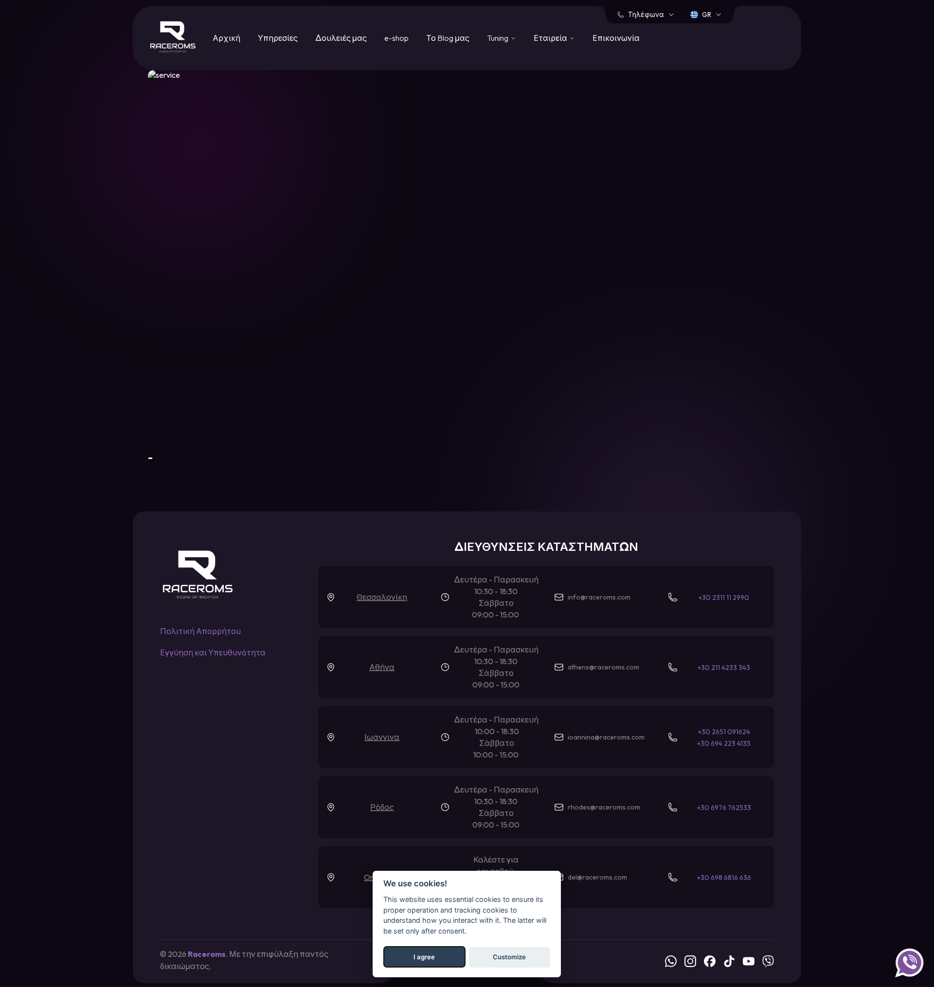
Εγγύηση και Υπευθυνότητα (213, 652)
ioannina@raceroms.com (606, 737)
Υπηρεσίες (278, 38)
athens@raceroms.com (603, 667)
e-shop (396, 38)
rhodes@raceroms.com (604, 807)
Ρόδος (382, 807)
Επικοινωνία (616, 38)
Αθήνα (382, 667)
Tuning (497, 38)
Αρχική (226, 38)
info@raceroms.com (599, 597)
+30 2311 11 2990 (724, 597)
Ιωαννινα (381, 737)
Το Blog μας (447, 38)
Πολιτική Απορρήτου (200, 631)
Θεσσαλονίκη (382, 597)
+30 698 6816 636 (724, 877)
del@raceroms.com (597, 877)
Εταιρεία (550, 38)
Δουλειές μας (341, 38)
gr (706, 14)
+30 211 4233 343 (724, 667)
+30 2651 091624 (724, 731)
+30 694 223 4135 (724, 743)
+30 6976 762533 (724, 807)
